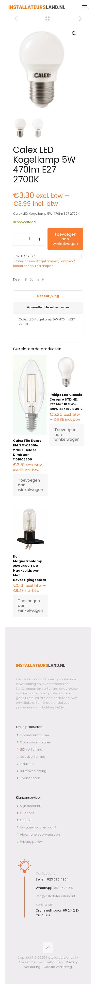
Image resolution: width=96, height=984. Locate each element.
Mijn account (30, 806)
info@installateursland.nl (55, 896)
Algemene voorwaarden (40, 834)
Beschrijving (48, 296)
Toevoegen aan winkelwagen (65, 238)
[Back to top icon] (48, 947)
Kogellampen (47, 261)
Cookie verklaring (58, 967)
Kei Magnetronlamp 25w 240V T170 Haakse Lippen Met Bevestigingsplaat (30, 568)
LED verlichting (31, 749)
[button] (74, 33)
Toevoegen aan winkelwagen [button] (30, 484)
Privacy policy (31, 841)
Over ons (27, 813)
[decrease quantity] (18, 239)
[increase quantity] (39, 239)
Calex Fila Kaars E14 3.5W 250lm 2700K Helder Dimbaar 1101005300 (27, 450)
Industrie (27, 763)
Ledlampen (44, 266)
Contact (26, 820)
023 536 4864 (58, 879)
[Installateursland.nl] (37, 7)
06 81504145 (63, 887)
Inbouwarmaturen (34, 735)
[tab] (48, 296)
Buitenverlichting (33, 771)
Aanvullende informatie (48, 307)
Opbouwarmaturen (35, 742)
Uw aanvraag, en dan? (38, 827)
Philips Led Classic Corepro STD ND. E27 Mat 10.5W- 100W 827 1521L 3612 (65, 401)
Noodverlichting (32, 756)
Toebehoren (30, 778)
